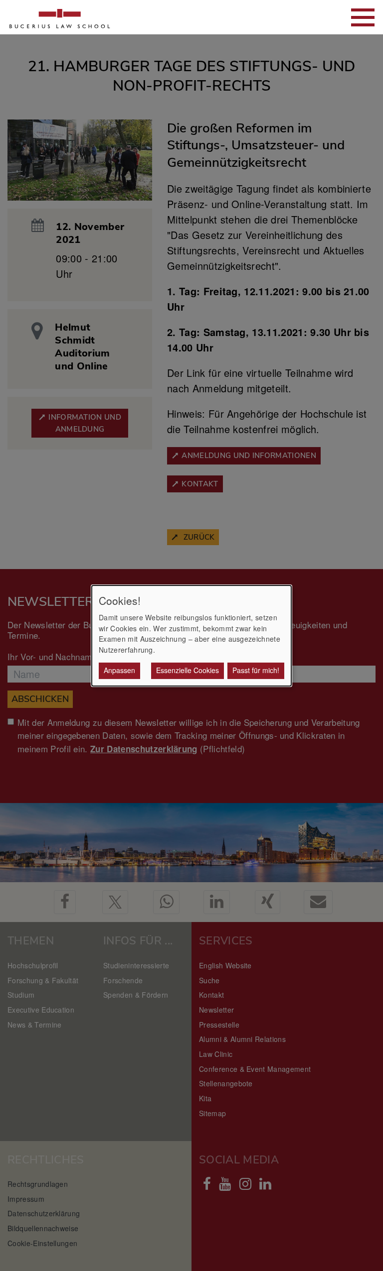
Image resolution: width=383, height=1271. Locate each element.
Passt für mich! (255, 670)
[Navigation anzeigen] (363, 17)
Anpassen (119, 670)
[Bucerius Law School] (59, 17)
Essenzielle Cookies (187, 670)
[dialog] (191, 635)
